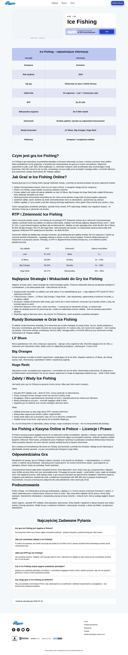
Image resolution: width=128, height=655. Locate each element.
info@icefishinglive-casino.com (94, 634)
